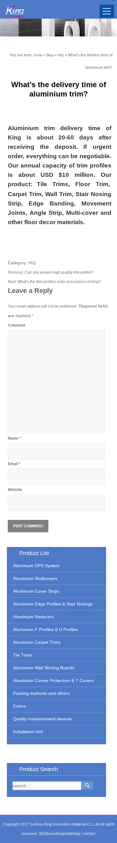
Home (37, 55)
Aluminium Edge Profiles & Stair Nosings (53, 603)
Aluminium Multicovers (35, 578)
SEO (42, 833)
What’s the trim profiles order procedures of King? (59, 282)
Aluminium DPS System (36, 565)
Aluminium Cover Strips (36, 591)
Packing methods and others (41, 693)
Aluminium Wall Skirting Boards (43, 667)
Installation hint (28, 731)
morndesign (56, 833)
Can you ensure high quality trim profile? (59, 272)
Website (15, 489)
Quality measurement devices (42, 718)
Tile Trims (22, 654)
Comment (16, 325)
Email (14, 464)
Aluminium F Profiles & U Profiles (45, 629)
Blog (49, 55)
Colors (19, 706)
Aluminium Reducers (33, 616)
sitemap (73, 833)
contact (89, 833)
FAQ (60, 55)
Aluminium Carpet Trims (37, 642)
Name (14, 438)
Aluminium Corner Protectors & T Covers (53, 680)
